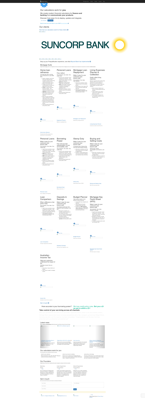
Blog (104, 1)
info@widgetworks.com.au (62, 395)
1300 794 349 (75, 395)
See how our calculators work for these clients (53, 30)
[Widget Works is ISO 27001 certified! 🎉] (64, 332)
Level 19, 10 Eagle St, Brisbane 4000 (47, 395)
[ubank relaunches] (80, 332)
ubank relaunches (76, 340)
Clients (91, 1)
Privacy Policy (100, 396)
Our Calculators (44, 20)
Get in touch (50, 20)
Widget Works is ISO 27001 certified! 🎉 (64, 340)
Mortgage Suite (86, 1)
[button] (45, 336)
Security (90, 397)
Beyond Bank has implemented (80, 61)
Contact (100, 1)
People (96, 1)
